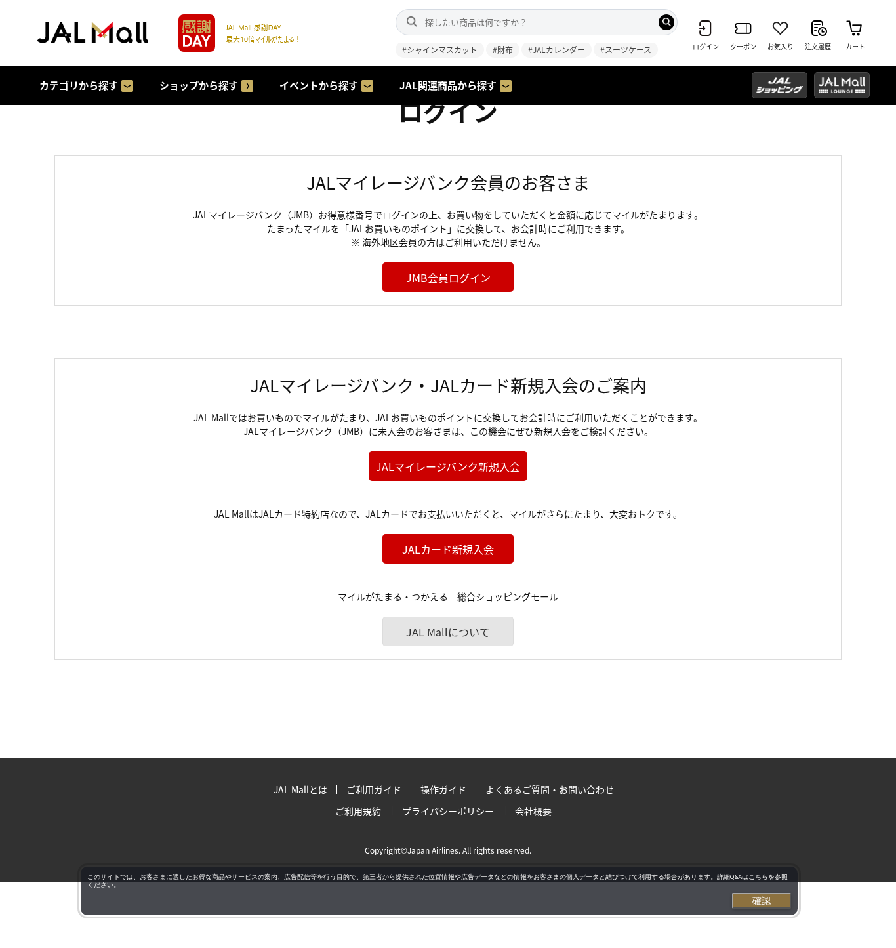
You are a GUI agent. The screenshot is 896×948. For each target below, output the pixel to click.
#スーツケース (625, 49)
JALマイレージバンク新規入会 (448, 466)
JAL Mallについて (448, 632)
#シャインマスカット (440, 49)
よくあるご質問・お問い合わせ (549, 789)
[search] (666, 22)
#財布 (503, 49)
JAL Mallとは (300, 789)
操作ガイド (443, 789)
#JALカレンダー (556, 49)
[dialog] (439, 891)
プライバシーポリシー (448, 810)
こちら (758, 876)
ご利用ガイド (373, 789)
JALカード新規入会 (448, 549)
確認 (761, 901)
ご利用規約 (358, 810)
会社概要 (533, 810)
